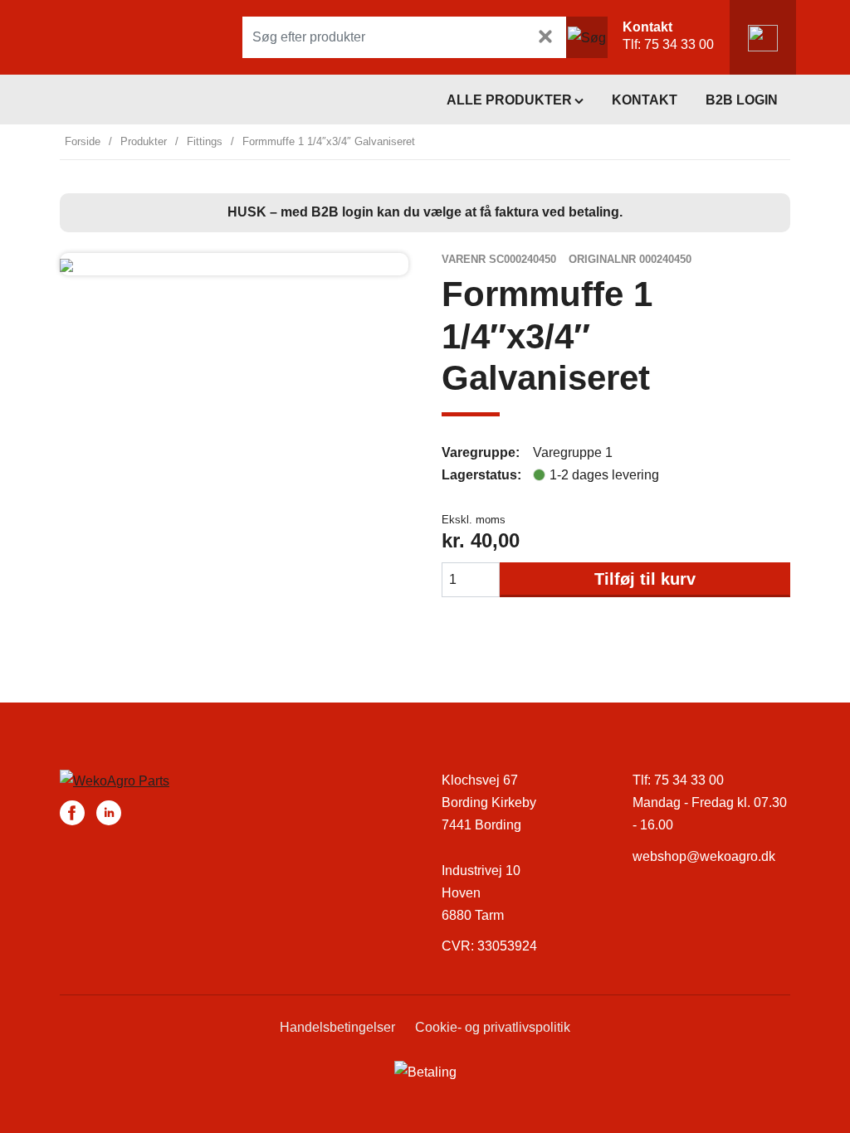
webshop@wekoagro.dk (704, 856)
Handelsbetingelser (337, 1027)
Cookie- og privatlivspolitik (492, 1027)
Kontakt (644, 100)
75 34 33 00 (679, 44)
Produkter (143, 141)
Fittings (204, 141)
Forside (82, 141)
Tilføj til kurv (645, 579)
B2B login (742, 100)
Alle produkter (509, 100)
